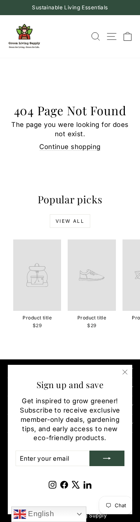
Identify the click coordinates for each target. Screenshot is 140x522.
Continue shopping (69, 147)
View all (70, 221)
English (40, 514)
